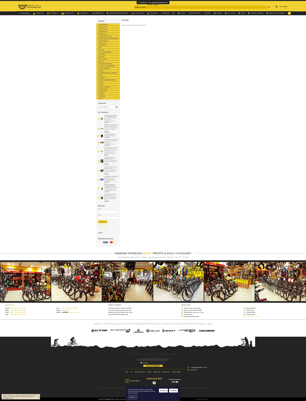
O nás (126, 372)
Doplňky (101, 50)
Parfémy (101, 93)
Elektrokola (103, 29)
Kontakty (149, 372)
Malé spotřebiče (104, 68)
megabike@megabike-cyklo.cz (199, 367)
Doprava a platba (176, 372)
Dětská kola (103, 43)
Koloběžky (102, 54)
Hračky (101, 82)
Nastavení (133, 397)
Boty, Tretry (103, 59)
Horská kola (103, 27)
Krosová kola (103, 31)
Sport (101, 75)
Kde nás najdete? (135, 380)
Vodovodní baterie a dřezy (107, 80)
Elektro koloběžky (105, 52)
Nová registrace (102, 225)
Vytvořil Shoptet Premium (201, 399)
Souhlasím (173, 390)
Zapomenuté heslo (102, 226)
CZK (285, 7)
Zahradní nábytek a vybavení (108, 73)
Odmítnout (163, 390)
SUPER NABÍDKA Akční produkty (108, 38)
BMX (100, 47)
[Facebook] (154, 382)
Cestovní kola (103, 40)
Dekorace (102, 96)
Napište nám (156, 372)
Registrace (156, 4)
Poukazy (101, 84)
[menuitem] (24, 13)
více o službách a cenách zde (252, 316)
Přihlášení (149, 4)
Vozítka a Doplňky (104, 86)
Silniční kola (103, 33)
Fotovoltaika (103, 89)
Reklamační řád (166, 372)
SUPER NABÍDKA (103, 24)
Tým (131, 372)
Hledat (269, 7)
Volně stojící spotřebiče (107, 66)
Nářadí (101, 70)
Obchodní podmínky (140, 372)
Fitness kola (103, 45)
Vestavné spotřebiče (105, 63)
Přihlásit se (102, 221)
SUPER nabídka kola (105, 36)
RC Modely (102, 77)
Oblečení (101, 57)
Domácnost (102, 91)
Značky (101, 98)
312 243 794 (194, 370)
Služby (101, 61)
